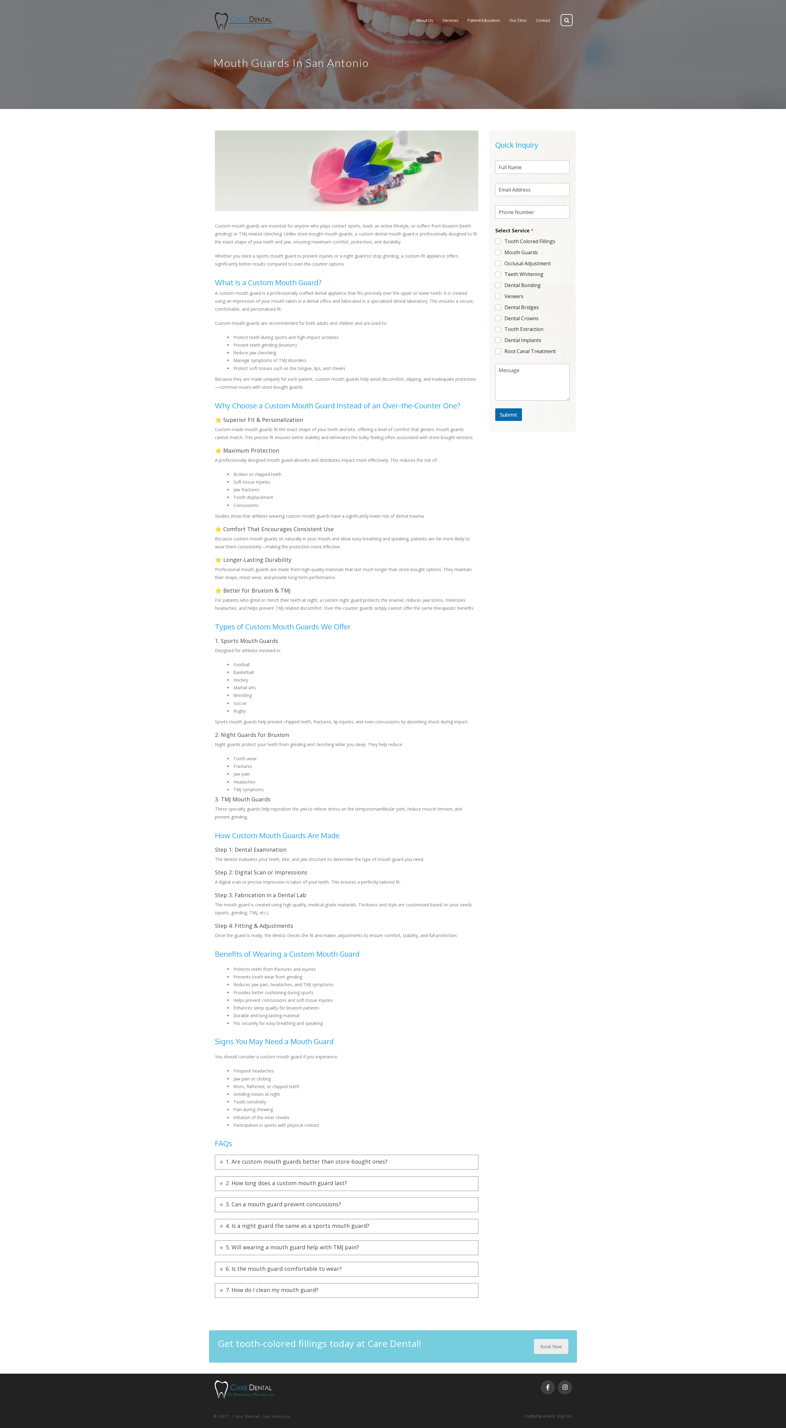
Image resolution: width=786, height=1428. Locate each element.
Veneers (513, 296)
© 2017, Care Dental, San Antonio (252, 1416)
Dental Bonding (522, 285)
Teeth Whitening (523, 274)
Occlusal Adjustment (527, 263)
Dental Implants (522, 340)
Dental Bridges (521, 307)
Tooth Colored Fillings (529, 241)
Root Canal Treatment (530, 351)
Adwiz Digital (557, 1416)
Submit (508, 414)
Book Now (551, 1346)
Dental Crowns (521, 318)
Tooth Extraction (523, 329)
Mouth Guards (521, 252)
